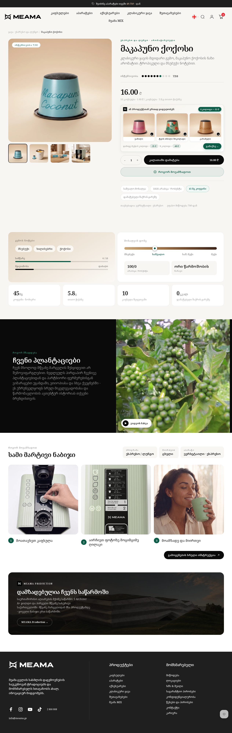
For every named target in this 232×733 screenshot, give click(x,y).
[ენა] (195, 17)
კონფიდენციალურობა (181, 697)
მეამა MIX (115, 702)
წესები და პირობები (179, 702)
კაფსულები (117, 675)
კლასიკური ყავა (119, 691)
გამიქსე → (212, 146)
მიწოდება (172, 675)
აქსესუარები (117, 686)
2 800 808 (52, 709)
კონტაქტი (172, 707)
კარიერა (171, 713)
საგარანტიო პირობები (181, 691)
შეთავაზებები (118, 697)
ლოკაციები (173, 680)
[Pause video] (224, 427)
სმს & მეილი (174, 686)
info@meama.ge (18, 718)
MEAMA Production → (34, 622)
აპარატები (116, 680)
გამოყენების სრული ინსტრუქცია (191, 555)
